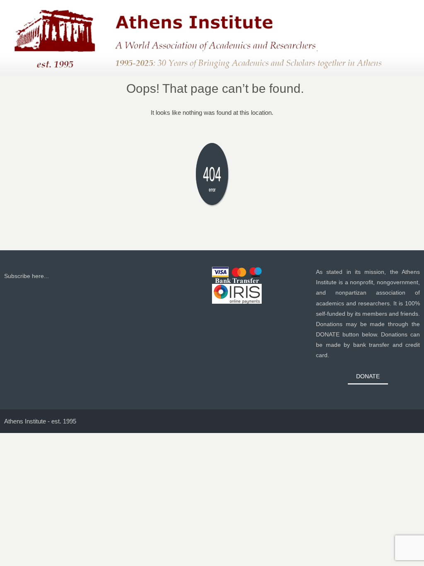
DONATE (368, 376)
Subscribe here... (26, 276)
